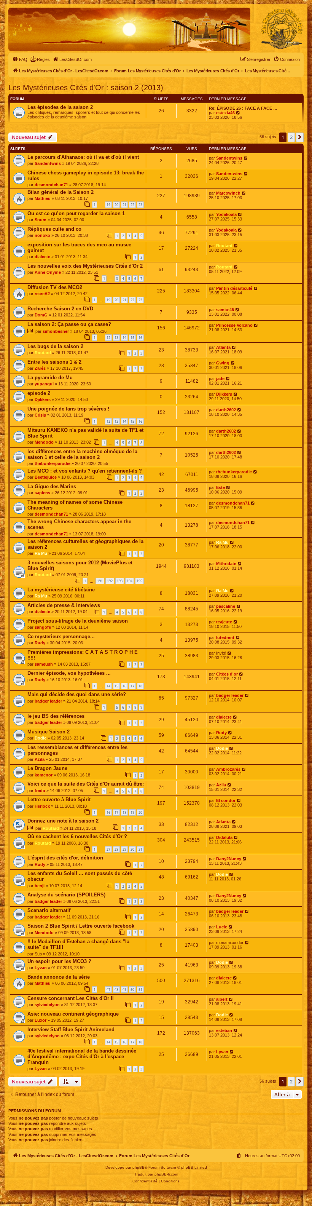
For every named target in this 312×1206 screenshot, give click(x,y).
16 (140, 337)
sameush (44, 664)
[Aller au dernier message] (246, 158)
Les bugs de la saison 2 (55, 346)
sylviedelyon (47, 1004)
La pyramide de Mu (50, 377)
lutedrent (225, 637)
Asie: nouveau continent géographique (73, 1014)
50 (132, 989)
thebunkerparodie (52, 463)
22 (132, 204)
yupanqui (44, 384)
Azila (40, 759)
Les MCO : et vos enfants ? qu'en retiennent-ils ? (84, 471)
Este (220, 487)
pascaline (225, 606)
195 (139, 580)
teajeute (224, 622)
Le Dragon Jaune (47, 768)
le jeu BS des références (55, 716)
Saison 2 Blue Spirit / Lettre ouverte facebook (80, 926)
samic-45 (225, 309)
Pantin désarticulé (234, 288)
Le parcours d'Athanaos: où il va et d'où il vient (83, 157)
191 (100, 580)
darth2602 (226, 409)
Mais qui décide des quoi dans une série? (76, 694)
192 (110, 580)
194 (129, 580)
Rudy (40, 643)
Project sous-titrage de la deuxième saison (77, 621)
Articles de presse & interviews (63, 605)
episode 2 (38, 393)
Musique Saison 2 (48, 732)
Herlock (42, 806)
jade (220, 378)
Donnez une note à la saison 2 (63, 821)
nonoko (42, 235)
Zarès (40, 368)
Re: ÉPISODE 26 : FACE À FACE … (243, 108)
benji (40, 885)
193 (120, 580)
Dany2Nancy (228, 858)
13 (116, 337)
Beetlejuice (46, 477)
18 (140, 686)
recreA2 (42, 293)
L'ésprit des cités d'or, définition (65, 858)
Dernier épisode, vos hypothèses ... (69, 673)
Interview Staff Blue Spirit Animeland (71, 1029)
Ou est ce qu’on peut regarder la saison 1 (76, 213)
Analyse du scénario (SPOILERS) (66, 895)
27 (108, 849)
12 (108, 337)
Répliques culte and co (54, 229)
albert (222, 999)
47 (108, 989)
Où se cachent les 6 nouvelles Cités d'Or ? (77, 836)
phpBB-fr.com (166, 1174)
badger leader (48, 701)
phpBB (138, 1167)
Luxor (40, 1020)
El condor (226, 800)
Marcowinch (228, 193)
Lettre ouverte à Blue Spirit (59, 799)
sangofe (43, 627)
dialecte (42, 256)
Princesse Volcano (234, 325)
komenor (44, 775)
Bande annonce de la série (58, 977)
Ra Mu (41, 553)
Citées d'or (227, 674)
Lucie (221, 927)
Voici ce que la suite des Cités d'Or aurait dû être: (85, 784)
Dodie (40, 738)
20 (116, 204)
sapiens (42, 492)
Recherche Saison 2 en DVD (60, 308)
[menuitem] (19, 59)
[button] (300, 137)
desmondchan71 (51, 184)
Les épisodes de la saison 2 (60, 107)
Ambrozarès (228, 769)
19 (108, 204)
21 (124, 204)
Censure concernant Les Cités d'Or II (70, 998)
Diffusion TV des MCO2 (54, 287)
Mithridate (226, 563)
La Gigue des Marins (51, 486)
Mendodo (44, 442)
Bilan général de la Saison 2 (60, 192)
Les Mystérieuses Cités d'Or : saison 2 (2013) (85, 87)
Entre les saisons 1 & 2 (54, 362)
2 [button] (291, 137)
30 (132, 849)
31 (140, 849)
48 (116, 989)
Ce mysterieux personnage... (61, 636)
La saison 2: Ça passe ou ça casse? (69, 324)
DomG (41, 315)
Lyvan (41, 967)
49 (124, 989)
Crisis (40, 415)
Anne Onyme (48, 272)
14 (124, 337)
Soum (40, 219)
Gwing (222, 363)
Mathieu (43, 198)
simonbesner (56, 331)
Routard (224, 245)
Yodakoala (226, 214)
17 (132, 686)
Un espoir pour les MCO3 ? (59, 961)
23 (140, 204)
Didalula (224, 837)
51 (140, 989)
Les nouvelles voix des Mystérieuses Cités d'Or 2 (85, 266)
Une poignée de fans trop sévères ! (68, 409)
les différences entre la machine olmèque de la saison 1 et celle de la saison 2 (82, 454)
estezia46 (225, 112)
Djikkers (43, 399)
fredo (40, 790)
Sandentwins (48, 163)
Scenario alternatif (48, 910)
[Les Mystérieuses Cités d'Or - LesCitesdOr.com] (282, 29)
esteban (224, 1030)
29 (124, 849)
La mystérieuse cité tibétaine (61, 590)
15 (132, 337)
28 (116, 849)
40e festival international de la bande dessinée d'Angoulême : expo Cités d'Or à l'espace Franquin (81, 1056)
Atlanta (223, 347)
